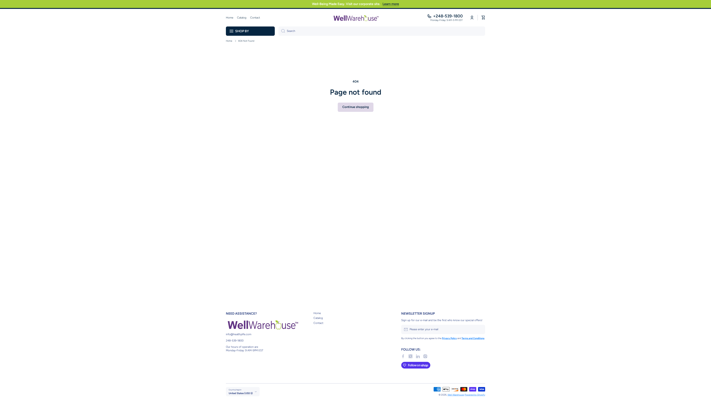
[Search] (281, 31)
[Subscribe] (480, 329)
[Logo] (355, 17)
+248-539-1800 (448, 16)
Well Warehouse (456, 394)
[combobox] (381, 31)
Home (229, 40)
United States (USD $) (241, 393)
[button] (483, 17)
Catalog (318, 318)
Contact (318, 323)
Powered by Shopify (475, 394)
